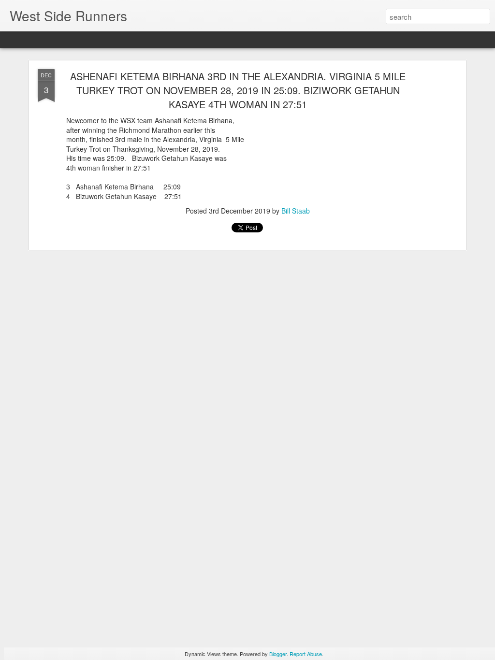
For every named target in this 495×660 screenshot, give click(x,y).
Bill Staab (295, 210)
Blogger (278, 654)
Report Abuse (306, 654)
